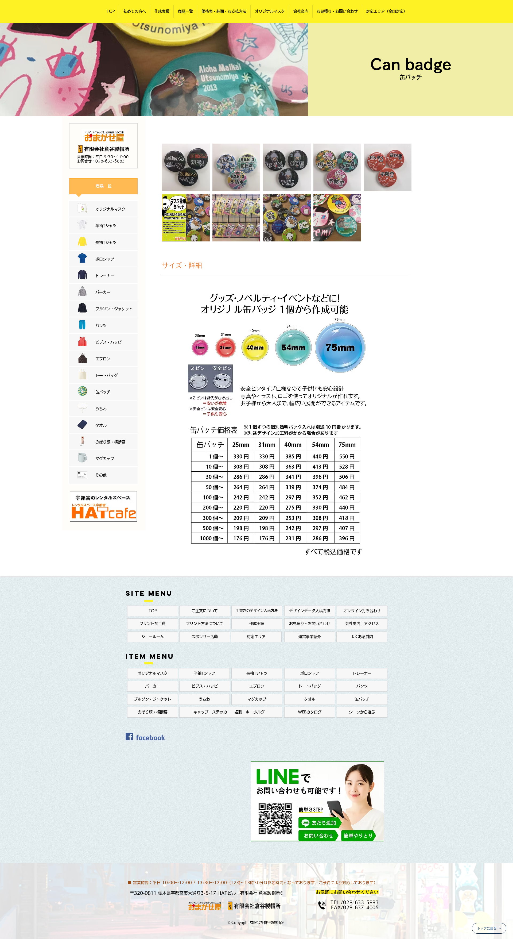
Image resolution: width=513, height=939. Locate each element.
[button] (134, 11)
